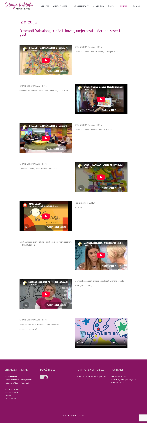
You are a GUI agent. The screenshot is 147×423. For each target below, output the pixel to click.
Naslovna (45, 5)
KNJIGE (8, 395)
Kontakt (136, 5)
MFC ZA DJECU (11, 392)
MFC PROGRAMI (12, 389)
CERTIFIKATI (10, 398)
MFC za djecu (98, 5)
